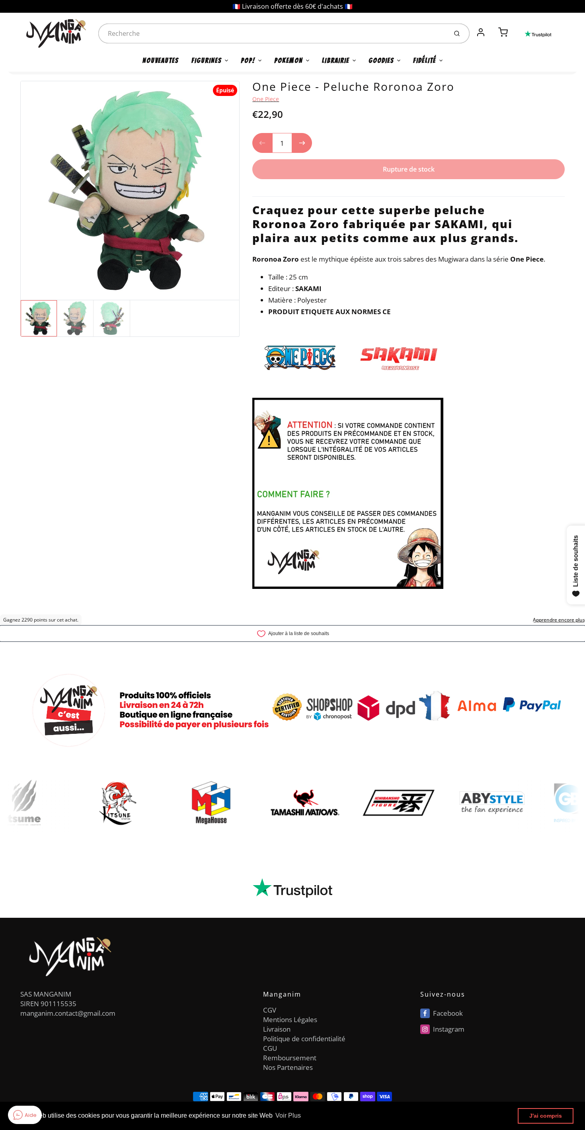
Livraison (277, 1029)
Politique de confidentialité (304, 1038)
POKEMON (288, 60)
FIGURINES (206, 60)
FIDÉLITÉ (424, 60)
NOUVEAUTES (160, 60)
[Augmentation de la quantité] (302, 143)
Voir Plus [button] (288, 1115)
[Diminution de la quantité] (262, 143)
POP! (248, 60)
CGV (269, 1010)
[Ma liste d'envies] (492, 28)
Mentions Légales (290, 1019)
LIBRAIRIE (335, 60)
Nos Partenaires (288, 1067)
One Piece (265, 99)
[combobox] (272, 33)
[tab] (257, 191)
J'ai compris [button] (545, 1115)
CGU (270, 1048)
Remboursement (289, 1057)
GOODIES (381, 60)
